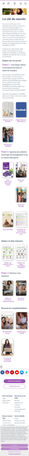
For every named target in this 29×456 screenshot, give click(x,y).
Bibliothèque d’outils (21, 332)
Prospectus (17, 405)
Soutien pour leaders (20, 420)
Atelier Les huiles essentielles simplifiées (21, 265)
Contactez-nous (14, 386)
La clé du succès (6, 422)
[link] (20, 3)
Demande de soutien (20, 423)
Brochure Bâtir (8, 229)
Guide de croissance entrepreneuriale (8, 300)
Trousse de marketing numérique (7, 359)
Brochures (17, 400)
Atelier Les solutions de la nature (8, 264)
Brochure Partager (21, 205)
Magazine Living (19, 402)
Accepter (14, 445)
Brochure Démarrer (21, 299)
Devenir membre (6, 420)
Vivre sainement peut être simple (7, 182)
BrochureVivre (21, 180)
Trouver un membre (14, 381)
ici (4, 441)
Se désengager (14, 448)
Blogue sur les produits (8, 120)
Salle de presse (6, 400)
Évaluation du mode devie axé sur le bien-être (21, 232)
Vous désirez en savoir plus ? (14, 451)
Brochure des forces (7, 332)
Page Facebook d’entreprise (21, 120)
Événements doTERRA (8, 145)
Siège (3, 398)
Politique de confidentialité (14, 454)
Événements (5, 402)
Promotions (17, 407)
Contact (17, 418)
